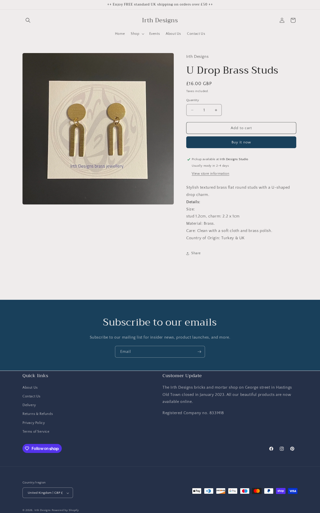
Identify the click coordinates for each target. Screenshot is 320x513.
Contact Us (31, 396)
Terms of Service (36, 431)
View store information (210, 174)
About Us (30, 387)
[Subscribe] (199, 352)
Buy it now (241, 142)
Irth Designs (43, 510)
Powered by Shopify (65, 510)
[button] (28, 20)
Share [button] (196, 253)
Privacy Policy (33, 423)
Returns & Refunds (37, 414)
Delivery (29, 405)
